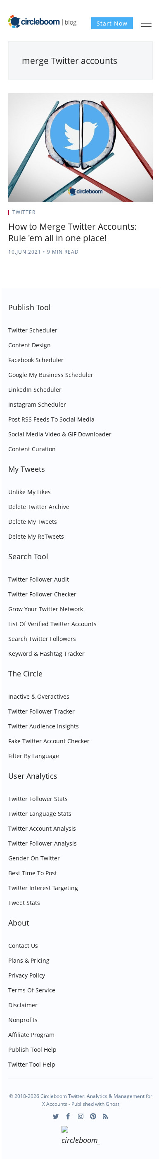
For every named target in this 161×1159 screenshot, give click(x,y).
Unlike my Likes (29, 492)
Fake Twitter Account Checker (49, 741)
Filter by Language (33, 756)
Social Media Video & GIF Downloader (59, 434)
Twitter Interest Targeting (43, 888)
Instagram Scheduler (37, 404)
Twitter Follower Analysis (42, 843)
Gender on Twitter (34, 858)
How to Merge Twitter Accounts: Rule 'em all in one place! (72, 232)
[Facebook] (68, 1116)
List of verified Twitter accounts (52, 624)
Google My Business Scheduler (50, 375)
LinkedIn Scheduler (35, 389)
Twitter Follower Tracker (41, 711)
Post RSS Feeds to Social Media (51, 419)
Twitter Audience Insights (43, 726)
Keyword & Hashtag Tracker (46, 653)
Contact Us (23, 945)
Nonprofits (23, 1020)
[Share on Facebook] (130, 215)
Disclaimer (23, 1005)
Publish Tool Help (32, 1049)
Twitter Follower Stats (38, 799)
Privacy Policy (26, 975)
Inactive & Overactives (38, 696)
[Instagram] (81, 1116)
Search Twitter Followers (42, 639)
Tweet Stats (24, 903)
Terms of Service (31, 990)
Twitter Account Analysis (42, 828)
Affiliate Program (31, 1035)
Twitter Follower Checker (42, 594)
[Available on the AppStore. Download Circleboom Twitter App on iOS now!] (81, 1136)
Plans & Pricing (29, 960)
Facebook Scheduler (36, 360)
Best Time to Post (32, 873)
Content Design (29, 345)
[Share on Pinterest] (150, 215)
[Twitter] (56, 1116)
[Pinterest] (93, 1116)
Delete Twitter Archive (38, 507)
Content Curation (32, 449)
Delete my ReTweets (36, 536)
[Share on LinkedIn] (141, 215)
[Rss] (105, 1116)
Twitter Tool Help (31, 1064)
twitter (24, 212)
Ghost (112, 1103)
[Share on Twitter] (120, 215)
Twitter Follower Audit (38, 579)
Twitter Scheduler (32, 330)
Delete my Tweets (32, 521)
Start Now (112, 23)
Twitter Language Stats (39, 813)
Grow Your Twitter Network (45, 609)
